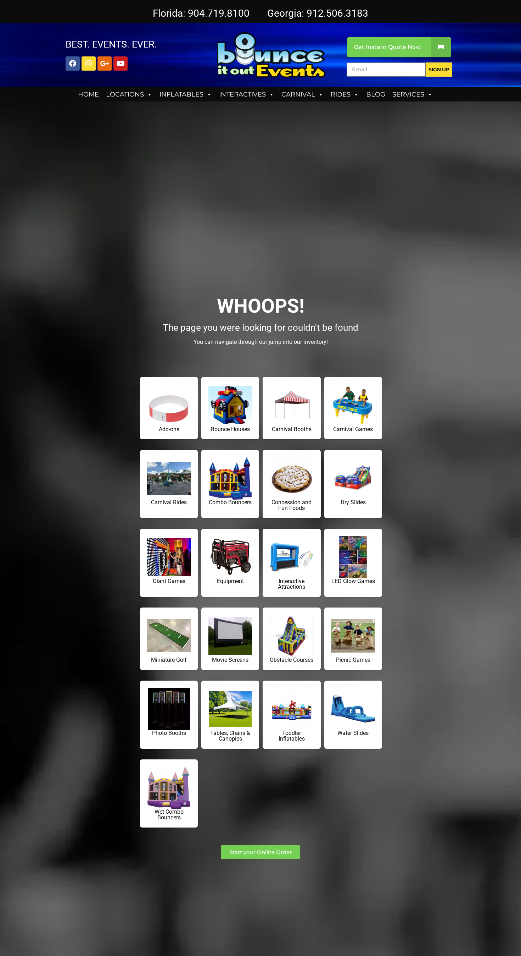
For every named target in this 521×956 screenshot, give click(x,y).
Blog (375, 94)
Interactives (242, 94)
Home (88, 94)
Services (408, 94)
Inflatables (181, 94)
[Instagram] (89, 63)
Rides (341, 94)
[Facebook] (73, 63)
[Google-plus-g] (104, 63)
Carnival (298, 94)
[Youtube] (120, 63)
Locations (125, 94)
